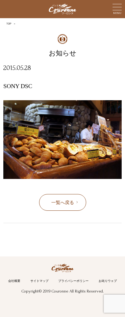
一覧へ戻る (62, 202)
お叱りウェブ (108, 280)
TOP (8, 23)
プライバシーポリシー (73, 280)
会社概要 (14, 280)
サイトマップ (39, 280)
